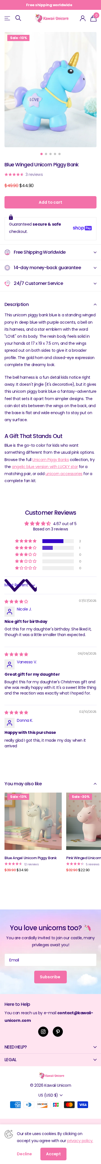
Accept (53, 1154)
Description (16, 304)
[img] (16, 601)
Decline (24, 1154)
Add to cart (50, 202)
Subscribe (50, 977)
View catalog (7, 18)
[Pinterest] (58, 1032)
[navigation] (41, 154)
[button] (26, 541)
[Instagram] (43, 1032)
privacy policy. (80, 1140)
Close (50, 1047)
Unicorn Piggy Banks (50, 459)
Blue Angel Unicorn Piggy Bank (30, 858)
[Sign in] (83, 18)
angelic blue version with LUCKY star (45, 466)
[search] (18, 18)
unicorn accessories (63, 474)
